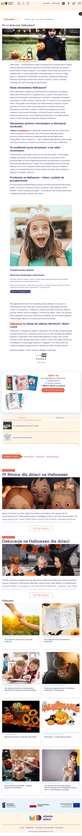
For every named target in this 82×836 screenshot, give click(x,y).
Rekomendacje (9, 783)
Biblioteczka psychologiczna (14, 637)
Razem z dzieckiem (50, 637)
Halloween (24, 130)
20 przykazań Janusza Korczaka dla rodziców (18, 640)
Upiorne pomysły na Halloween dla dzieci (20, 737)
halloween (29, 456)
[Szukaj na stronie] (23, 3)
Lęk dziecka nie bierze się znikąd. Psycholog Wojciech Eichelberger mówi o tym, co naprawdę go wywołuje (60, 788)
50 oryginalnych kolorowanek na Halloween (57, 640)
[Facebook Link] (68, 3)
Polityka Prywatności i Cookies (49, 827)
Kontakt (46, 3)
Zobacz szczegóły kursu (20, 291)
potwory (41, 456)
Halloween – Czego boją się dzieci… (58, 737)
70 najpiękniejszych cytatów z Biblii (26, 426)
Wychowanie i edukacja (52, 783)
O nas (21, 827)
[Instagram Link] (63, 3)
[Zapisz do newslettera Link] (74, 3)
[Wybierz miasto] (28, 3)
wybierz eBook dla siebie (53, 390)
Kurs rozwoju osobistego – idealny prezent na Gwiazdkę (18, 787)
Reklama (55, 3)
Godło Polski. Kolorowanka (22, 438)
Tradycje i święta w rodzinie (54, 734)
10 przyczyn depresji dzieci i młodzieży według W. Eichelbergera (59, 689)
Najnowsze (60, 418)
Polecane (22, 418)
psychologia (53, 456)
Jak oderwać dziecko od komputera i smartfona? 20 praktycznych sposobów (20, 689)
